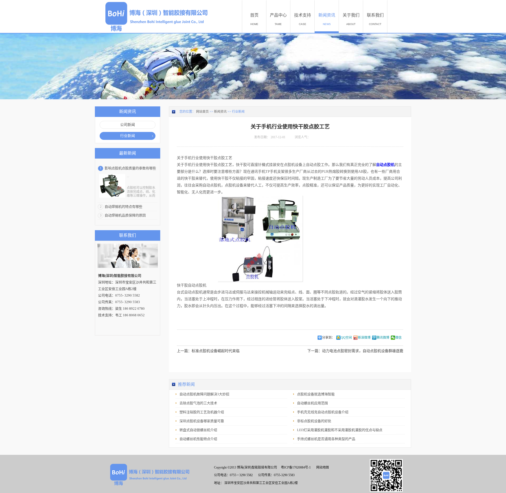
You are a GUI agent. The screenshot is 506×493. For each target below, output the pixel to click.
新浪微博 (364, 337)
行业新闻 (238, 112)
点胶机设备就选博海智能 (316, 394)
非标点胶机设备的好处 (314, 421)
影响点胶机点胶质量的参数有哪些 (130, 168)
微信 (398, 337)
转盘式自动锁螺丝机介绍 (198, 430)
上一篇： (208, 351)
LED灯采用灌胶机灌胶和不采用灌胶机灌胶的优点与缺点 (339, 430)
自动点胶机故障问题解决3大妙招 (204, 394)
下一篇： (355, 351)
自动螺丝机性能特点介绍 (198, 439)
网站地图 (322, 467)
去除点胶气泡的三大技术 (198, 403)
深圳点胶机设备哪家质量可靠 (201, 421)
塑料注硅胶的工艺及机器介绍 (201, 412)
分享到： (328, 337)
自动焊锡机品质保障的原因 (125, 215)
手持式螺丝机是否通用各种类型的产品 (326, 439)
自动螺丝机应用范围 (312, 403)
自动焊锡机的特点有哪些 (123, 207)
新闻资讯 (220, 112)
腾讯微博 (383, 337)
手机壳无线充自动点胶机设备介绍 (322, 412)
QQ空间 (346, 337)
